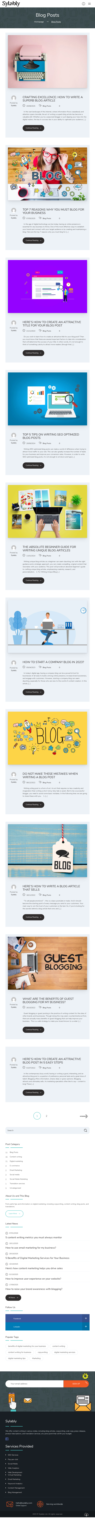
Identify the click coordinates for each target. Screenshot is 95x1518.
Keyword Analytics (15, 1483)
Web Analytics (13, 1468)
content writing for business (19, 1352)
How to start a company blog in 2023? (53, 662)
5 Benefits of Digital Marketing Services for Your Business (37, 1258)
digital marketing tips (16, 1358)
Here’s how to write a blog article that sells (51, 888)
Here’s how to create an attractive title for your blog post (52, 324)
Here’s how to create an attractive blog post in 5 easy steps (52, 1061)
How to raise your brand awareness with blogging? (33, 1289)
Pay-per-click (13, 1459)
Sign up (76, 1384)
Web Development (15, 1472)
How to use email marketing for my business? (30, 1247)
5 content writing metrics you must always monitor (33, 1237)
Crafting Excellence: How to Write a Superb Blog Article (53, 99)
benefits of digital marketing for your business (27, 1346)
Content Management (16, 1488)
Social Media (13, 1464)
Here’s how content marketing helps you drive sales (34, 1268)
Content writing (16, 1157)
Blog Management (15, 1492)
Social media (15, 1174)
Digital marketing (16, 1161)
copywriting (43, 1352)
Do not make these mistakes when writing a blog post (50, 775)
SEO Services (13, 1455)
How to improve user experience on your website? (33, 1278)
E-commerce (15, 1166)
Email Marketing (16, 1170)
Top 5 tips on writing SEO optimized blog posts (51, 436)
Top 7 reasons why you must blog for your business (53, 211)
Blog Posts (47, 106)
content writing (58, 1346)
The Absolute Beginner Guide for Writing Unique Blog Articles (49, 548)
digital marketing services (64, 1352)
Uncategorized (15, 1188)
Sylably (13, 105)
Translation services (17, 1183)
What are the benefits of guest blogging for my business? (48, 1000)
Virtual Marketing (14, 1475)
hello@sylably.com (24, 1503)
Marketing (36, 1358)
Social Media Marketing (19, 1179)
